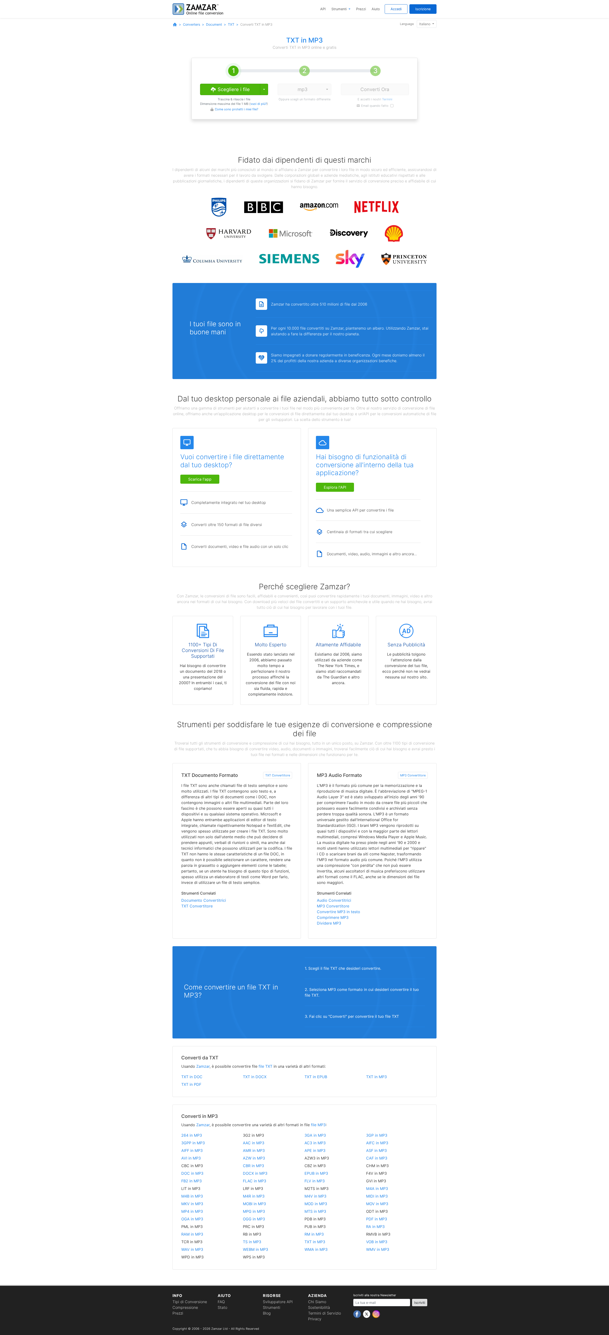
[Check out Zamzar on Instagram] (376, 1313)
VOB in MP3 (376, 1241)
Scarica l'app (199, 479)
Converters (191, 24)
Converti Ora (374, 89)
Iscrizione (423, 9)
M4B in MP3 (192, 1196)
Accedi (396, 9)
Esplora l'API (335, 487)
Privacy (314, 1318)
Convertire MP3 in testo (338, 911)
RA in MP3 (375, 1226)
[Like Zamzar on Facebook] (357, 1313)
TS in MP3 (252, 1241)
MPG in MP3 (254, 1211)
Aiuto (376, 9)
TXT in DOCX (254, 1076)
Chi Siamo (317, 1301)
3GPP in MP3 (193, 1142)
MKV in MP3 (192, 1203)
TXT (231, 24)
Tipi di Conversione (189, 1301)
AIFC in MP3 (377, 1142)
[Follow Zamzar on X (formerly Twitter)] (367, 1313)
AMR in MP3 (254, 1150)
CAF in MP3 (376, 1158)
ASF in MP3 (376, 1150)
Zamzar (203, 1066)
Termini (387, 99)
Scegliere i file (233, 89)
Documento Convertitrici (203, 900)
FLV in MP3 (314, 1181)
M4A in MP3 (377, 1188)
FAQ (221, 1301)
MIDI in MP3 (377, 1196)
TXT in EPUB (315, 1076)
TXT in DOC (191, 1076)
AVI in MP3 (191, 1158)
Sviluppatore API (278, 1301)
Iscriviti (419, 1303)
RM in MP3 (314, 1234)
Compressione (185, 1307)
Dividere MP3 (329, 923)
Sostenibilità (319, 1307)
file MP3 (318, 1124)
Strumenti (339, 9)
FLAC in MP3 (254, 1181)
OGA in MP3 (192, 1219)
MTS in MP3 (315, 1211)
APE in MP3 (314, 1150)
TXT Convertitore (277, 775)
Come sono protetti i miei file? (236, 109)
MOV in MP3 (377, 1203)
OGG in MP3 (254, 1219)
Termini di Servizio (324, 1313)
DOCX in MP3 (255, 1173)
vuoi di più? (258, 104)
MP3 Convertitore (413, 775)
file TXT (265, 1066)
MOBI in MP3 (254, 1203)
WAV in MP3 (192, 1249)
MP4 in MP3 (192, 1211)
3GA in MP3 (315, 1135)
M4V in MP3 (315, 1196)
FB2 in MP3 (191, 1181)
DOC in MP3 (192, 1173)
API (323, 9)
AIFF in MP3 (192, 1150)
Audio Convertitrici (334, 900)
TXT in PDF (191, 1084)
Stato (222, 1307)
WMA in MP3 (316, 1249)
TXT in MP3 (376, 1076)
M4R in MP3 (254, 1196)
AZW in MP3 (254, 1158)
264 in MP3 (191, 1135)
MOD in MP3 (315, 1203)
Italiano (425, 24)
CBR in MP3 (253, 1165)
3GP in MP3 (376, 1135)
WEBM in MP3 (255, 1249)
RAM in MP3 (192, 1234)
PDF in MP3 (376, 1219)
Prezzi (361, 9)
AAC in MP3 (253, 1142)
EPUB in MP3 (316, 1173)
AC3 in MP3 (315, 1142)
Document (214, 24)
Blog (267, 1313)
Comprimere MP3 (333, 917)
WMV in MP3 (377, 1249)
